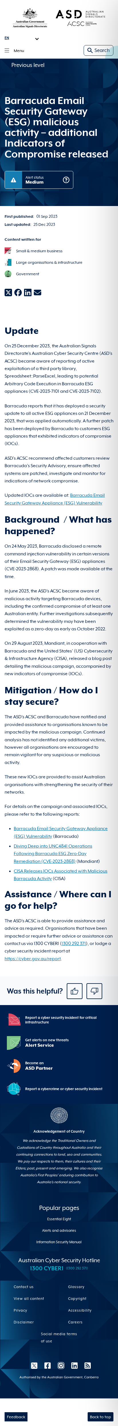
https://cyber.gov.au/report (33, 958)
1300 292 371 (74, 943)
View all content (29, 1299)
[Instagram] (61, 1365)
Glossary (76, 1287)
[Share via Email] (37, 292)
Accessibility (80, 1310)
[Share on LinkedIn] (28, 292)
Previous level (27, 65)
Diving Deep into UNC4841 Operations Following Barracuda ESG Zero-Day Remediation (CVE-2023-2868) (53, 854)
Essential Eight (59, 1219)
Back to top (100, 1417)
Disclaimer (24, 1322)
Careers (75, 1322)
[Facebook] (47, 1365)
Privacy (20, 1310)
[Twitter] (34, 1365)
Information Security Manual (59, 1242)
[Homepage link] (59, 18)
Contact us (24, 1287)
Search (102, 50)
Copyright (77, 1299)
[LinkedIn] (74, 1365)
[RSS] (86, 1365)
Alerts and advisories (59, 1231)
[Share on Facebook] (18, 292)
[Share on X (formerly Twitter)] (8, 292)
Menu (19, 50)
